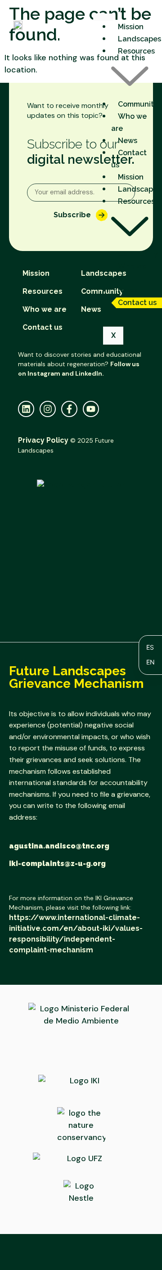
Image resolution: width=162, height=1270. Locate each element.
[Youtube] (91, 409)
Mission (131, 26)
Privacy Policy (43, 440)
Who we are (129, 122)
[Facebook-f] (69, 409)
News (127, 140)
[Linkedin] (26, 409)
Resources (42, 291)
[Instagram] (48, 409)
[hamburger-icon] (103, 17)
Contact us (129, 158)
